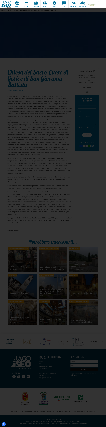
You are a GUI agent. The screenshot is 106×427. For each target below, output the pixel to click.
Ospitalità (36, 6)
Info (54, 6)
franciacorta (92, 6)
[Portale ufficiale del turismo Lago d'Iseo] (6, 4)
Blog (64, 6)
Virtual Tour (73, 6)
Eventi (17, 6)
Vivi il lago (26, 6)
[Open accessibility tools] (4, 424)
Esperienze (82, 6)
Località (45, 6)
